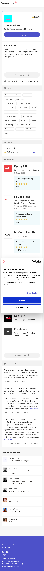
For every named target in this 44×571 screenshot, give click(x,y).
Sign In (18, 81)
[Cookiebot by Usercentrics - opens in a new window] (31, 261)
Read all (36, 152)
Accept (22, 300)
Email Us (5, 552)
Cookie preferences (10, 566)
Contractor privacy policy (12, 564)
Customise (20, 307)
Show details (32, 293)
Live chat (6, 547)
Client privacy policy (10, 561)
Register (10, 81)
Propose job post (22, 35)
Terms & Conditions (10, 559)
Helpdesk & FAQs (9, 545)
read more (34, 409)
